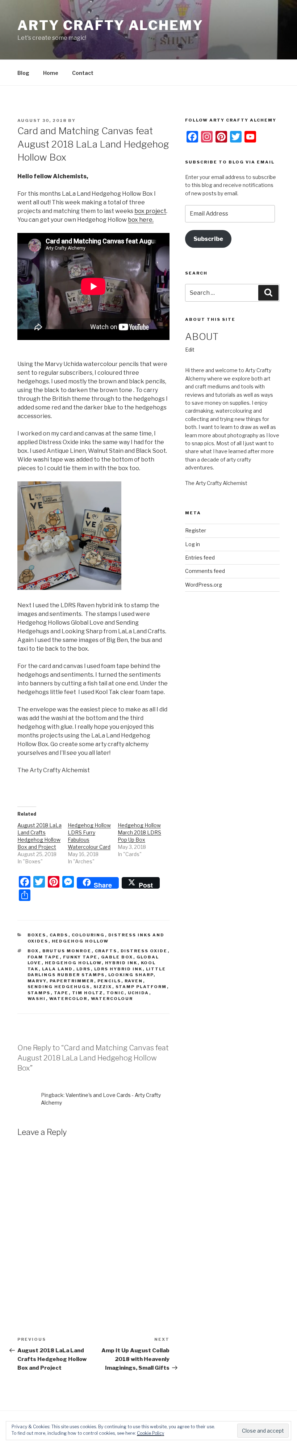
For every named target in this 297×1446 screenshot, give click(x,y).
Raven (134, 980)
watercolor (68, 998)
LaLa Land (57, 968)
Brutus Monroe (67, 950)
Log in (192, 544)
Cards (59, 934)
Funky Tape (80, 957)
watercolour (112, 998)
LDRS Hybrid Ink (118, 968)
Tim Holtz (87, 992)
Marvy (37, 980)
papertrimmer (72, 980)
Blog (23, 73)
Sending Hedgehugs (59, 986)
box (33, 950)
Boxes (37, 934)
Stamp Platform (141, 986)
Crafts (106, 950)
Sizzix (102, 986)
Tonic (115, 992)
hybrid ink (121, 962)
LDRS (83, 968)
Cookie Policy (150, 1433)
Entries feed (200, 557)
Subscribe (208, 238)
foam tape (44, 957)
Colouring (88, 934)
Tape (61, 992)
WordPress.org (203, 585)
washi (37, 998)
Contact (82, 73)
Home (50, 73)
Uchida (138, 992)
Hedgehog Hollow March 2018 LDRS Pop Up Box (139, 832)
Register (195, 530)
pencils (109, 980)
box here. (141, 219)
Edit (189, 349)
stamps (39, 992)
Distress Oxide (144, 950)
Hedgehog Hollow (80, 941)
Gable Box (117, 957)
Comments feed (205, 571)
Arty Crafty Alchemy (110, 25)
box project (150, 211)
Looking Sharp (131, 974)
